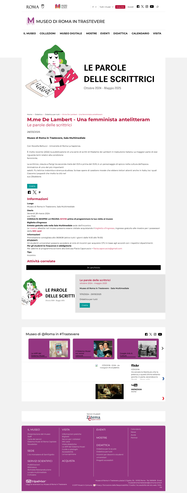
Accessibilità (67, 452)
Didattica (120, 33)
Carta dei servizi (35, 439)
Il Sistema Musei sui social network (83, 353)
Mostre (91, 33)
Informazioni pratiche (71, 434)
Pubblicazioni (34, 465)
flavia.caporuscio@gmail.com (107, 248)
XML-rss (160, 486)
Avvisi (133, 435)
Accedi (131, 7)
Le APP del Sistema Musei (38, 354)
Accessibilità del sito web (146, 485)
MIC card (36, 231)
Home (29, 114)
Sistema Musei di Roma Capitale (42, 441)
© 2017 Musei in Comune (82, 485)
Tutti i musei (105, 7)
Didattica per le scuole (106, 449)
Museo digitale (71, 33)
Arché (133, 391)
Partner (134, 438)
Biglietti (65, 436)
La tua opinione (69, 454)
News (133, 432)
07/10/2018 (145, 375)
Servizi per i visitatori (71, 439)
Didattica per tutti (52, 114)
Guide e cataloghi (70, 449)
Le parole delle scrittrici (95, 280)
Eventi (105, 33)
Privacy (99, 485)
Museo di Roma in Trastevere (70, 21)
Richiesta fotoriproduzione (39, 470)
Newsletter (32, 444)
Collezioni (48, 33)
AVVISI (63, 219)
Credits (132, 485)
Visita (157, 33)
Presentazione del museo (39, 434)
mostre (33, 228)
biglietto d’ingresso (104, 228)
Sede (31, 451)
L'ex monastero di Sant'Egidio (41, 454)
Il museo (29, 33)
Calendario (140, 33)
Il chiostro (32, 475)
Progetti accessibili (104, 460)
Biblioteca (32, 467)
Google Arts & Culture (126, 354)
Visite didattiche (69, 444)
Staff (29, 436)
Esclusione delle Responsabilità (115, 485)
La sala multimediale (37, 472)
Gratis (32, 186)
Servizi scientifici (40, 461)
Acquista (120, 7)
